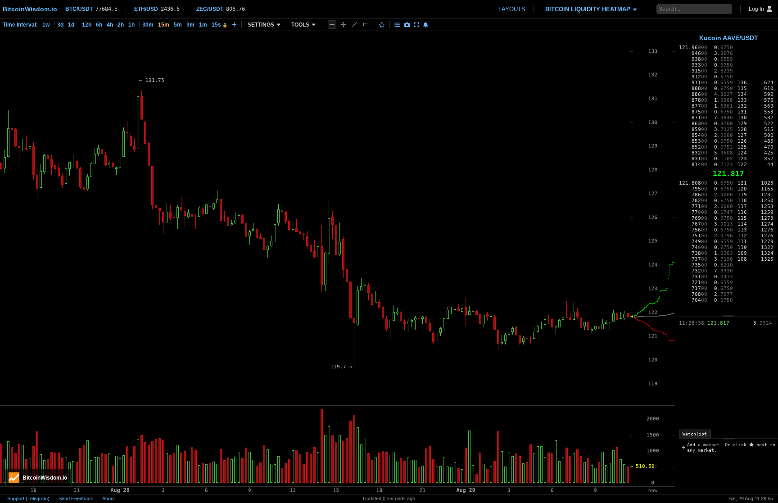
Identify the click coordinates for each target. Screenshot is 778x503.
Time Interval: (20, 25)
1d (71, 25)
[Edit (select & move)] (343, 24)
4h (110, 25)
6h (99, 25)
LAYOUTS (511, 9)
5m (178, 25)
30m (148, 25)
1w (46, 25)
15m (163, 25)
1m (203, 25)
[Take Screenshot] (407, 25)
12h (86, 25)
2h (121, 25)
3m (190, 25)
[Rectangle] (366, 24)
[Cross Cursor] (332, 24)
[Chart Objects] (397, 25)
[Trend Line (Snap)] (354, 24)
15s (219, 25)
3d (60, 25)
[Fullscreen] (416, 25)
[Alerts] (425, 25)
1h (131, 25)
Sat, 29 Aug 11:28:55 (750, 498)
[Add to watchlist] (382, 25)
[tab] (694, 434)
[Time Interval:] (234, 24)
